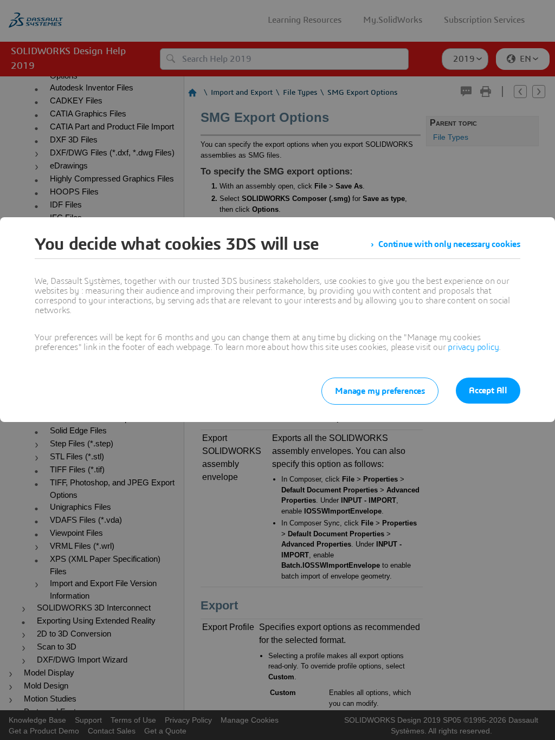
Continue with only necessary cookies (449, 244)
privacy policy (473, 347)
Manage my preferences (380, 391)
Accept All (488, 390)
